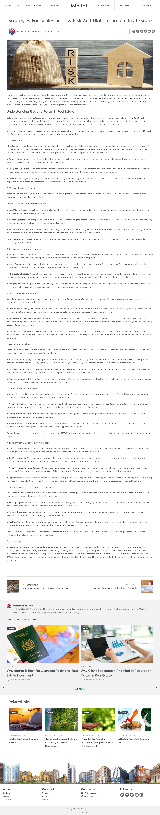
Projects (45, 793)
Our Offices (46, 799)
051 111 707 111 (88, 796)
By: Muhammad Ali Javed (18, 680)
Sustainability (55, 6)
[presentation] (4, 688)
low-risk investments (45, 125)
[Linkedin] (127, 795)
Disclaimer (91, 812)
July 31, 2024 (86, 667)
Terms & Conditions (72, 812)
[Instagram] (122, 795)
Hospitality (103, 6)
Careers (6, 796)
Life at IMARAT (125, 6)
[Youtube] (137, 795)
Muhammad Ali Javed (28, 32)
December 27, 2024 (17, 736)
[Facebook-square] (142, 795)
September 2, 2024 (51, 32)
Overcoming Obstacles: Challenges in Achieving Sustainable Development (61, 742)
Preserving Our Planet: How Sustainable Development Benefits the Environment (97, 742)
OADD (44, 796)
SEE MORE (80, 689)
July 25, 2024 (12, 667)
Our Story (6, 793)
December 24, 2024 (54, 736)
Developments (12, 6)
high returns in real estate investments (74, 105)
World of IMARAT (33, 6)
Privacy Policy (83, 812)
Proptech (147, 6)
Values (11, 629)
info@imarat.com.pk (91, 793)
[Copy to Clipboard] (153, 32)
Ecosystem (7, 799)
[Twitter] (132, 795)
